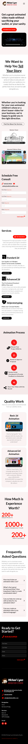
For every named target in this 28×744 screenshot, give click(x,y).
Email (5, 203)
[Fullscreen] (24, 44)
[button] (24, 3)
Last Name (6, 196)
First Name (6, 189)
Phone (5, 209)
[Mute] (22, 44)
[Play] (4, 44)
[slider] (13, 142)
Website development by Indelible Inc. (10, 738)
